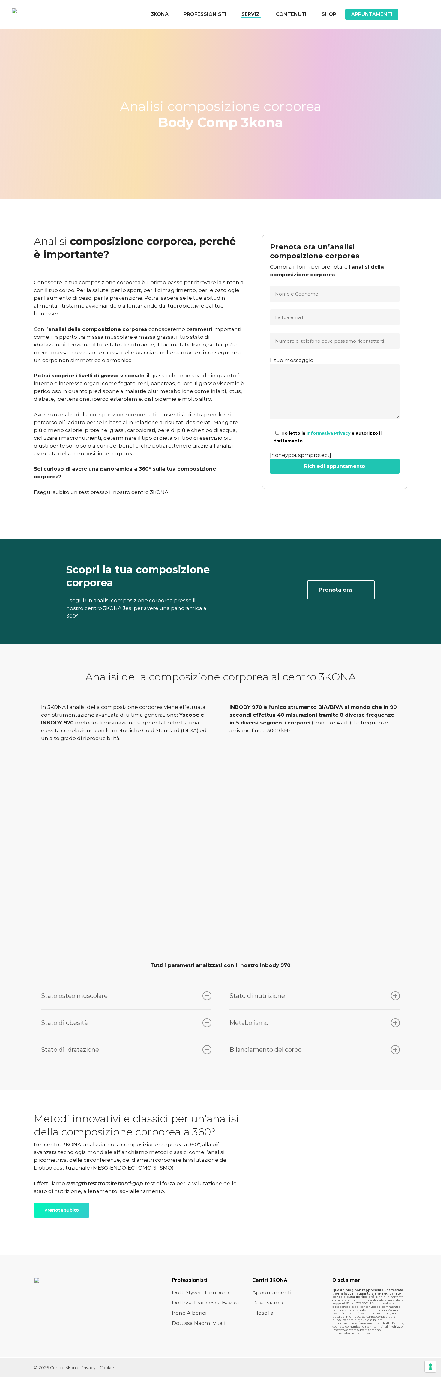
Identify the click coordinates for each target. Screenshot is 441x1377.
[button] (341, 589)
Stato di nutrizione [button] (257, 995)
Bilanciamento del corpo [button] (266, 1049)
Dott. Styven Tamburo (200, 1292)
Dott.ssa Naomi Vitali (198, 1323)
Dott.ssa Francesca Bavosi (205, 1303)
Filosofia (263, 1313)
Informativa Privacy (328, 433)
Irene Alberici (189, 1313)
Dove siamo (267, 1303)
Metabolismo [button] (249, 1022)
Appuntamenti (271, 1292)
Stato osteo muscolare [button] (74, 995)
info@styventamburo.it (349, 1330)
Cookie (107, 1367)
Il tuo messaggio (292, 360)
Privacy (88, 1367)
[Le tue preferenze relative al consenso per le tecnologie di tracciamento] (430, 1366)
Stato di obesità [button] (64, 1022)
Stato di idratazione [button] (70, 1049)
